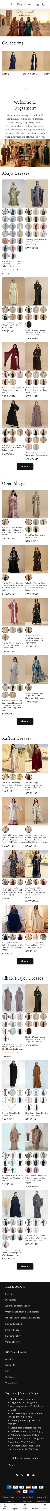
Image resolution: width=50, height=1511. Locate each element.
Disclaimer (10, 1300)
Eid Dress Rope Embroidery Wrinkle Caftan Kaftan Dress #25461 (34, 786)
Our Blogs (10, 1377)
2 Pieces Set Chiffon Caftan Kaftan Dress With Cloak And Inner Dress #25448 (13, 946)
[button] (5, 4)
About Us (9, 1359)
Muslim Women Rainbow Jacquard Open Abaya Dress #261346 (12, 645)
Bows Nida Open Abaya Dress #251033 (35, 536)
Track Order (11, 1383)
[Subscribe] (41, 1465)
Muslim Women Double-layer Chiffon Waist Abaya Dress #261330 (36, 390)
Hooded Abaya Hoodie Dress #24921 (11, 1114)
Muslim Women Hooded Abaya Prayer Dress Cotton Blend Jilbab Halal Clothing (13, 1046)
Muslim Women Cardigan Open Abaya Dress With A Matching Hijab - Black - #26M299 (12, 586)
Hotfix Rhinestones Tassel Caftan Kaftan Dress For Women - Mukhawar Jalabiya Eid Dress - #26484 (13, 838)
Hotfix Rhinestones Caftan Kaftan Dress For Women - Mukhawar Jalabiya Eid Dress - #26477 (36, 838)
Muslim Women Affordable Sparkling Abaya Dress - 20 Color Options (13, 263)
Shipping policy (41, 1501)
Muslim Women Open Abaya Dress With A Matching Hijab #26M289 (35, 695)
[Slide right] (31, 89)
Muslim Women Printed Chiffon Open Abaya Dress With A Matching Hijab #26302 (13, 531)
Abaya (5, 74)
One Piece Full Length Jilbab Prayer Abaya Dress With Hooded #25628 (12, 1252)
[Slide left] (19, 89)
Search (8, 1294)
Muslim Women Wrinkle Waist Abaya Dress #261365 (36, 454)
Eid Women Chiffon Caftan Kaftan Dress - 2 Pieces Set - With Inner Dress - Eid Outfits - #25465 (35, 892)
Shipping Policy (13, 1336)
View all (25, 466)
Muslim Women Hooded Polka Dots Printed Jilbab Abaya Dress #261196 (36, 332)
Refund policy (42, 1497)
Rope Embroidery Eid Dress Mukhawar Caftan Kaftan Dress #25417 (35, 945)
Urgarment (13, 1497)
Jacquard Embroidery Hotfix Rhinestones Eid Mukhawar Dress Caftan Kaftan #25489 (12, 891)
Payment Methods (14, 1324)
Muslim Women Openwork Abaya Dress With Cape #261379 (13, 390)
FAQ (7, 1371)
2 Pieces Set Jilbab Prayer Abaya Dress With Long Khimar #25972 (12, 1178)
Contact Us (10, 1365)
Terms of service (25, 1501)
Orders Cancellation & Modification (22, 1312)
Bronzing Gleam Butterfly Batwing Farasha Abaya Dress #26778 (36, 241)
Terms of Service (13, 1342)
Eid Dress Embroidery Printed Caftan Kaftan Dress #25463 (11, 785)
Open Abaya (30, 74)
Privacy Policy (12, 1330)
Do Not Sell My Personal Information (22, 1318)
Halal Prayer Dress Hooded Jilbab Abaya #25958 (36, 1114)
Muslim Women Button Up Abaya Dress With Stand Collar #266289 (13, 447)
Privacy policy (10, 1501)
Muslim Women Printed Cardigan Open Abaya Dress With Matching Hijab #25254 (35, 639)
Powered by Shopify (26, 1497)
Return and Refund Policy (17, 1306)
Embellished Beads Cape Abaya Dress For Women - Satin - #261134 (12, 325)
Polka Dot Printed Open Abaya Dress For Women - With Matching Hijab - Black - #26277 (36, 586)
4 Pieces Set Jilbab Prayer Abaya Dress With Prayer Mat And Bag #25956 (35, 1238)
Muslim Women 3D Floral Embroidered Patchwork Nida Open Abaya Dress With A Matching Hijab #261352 (12, 705)
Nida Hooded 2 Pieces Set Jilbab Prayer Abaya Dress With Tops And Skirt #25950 (36, 1179)
